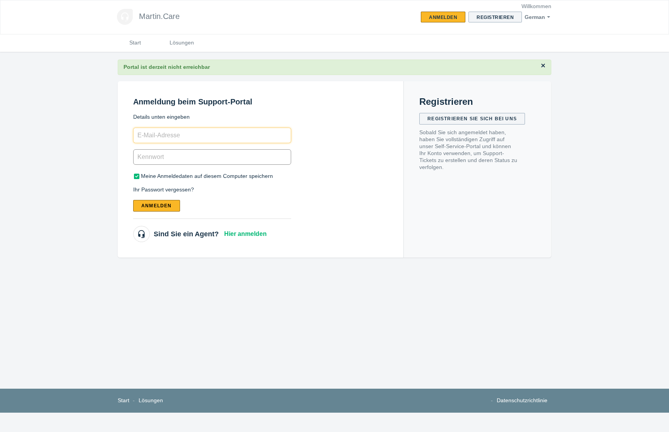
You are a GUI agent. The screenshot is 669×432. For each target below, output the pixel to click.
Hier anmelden (245, 234)
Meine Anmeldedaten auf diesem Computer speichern (207, 176)
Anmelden (156, 205)
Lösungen (182, 42)
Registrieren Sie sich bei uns (472, 118)
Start (135, 42)
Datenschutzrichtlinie (522, 400)
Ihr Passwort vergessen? (163, 189)
